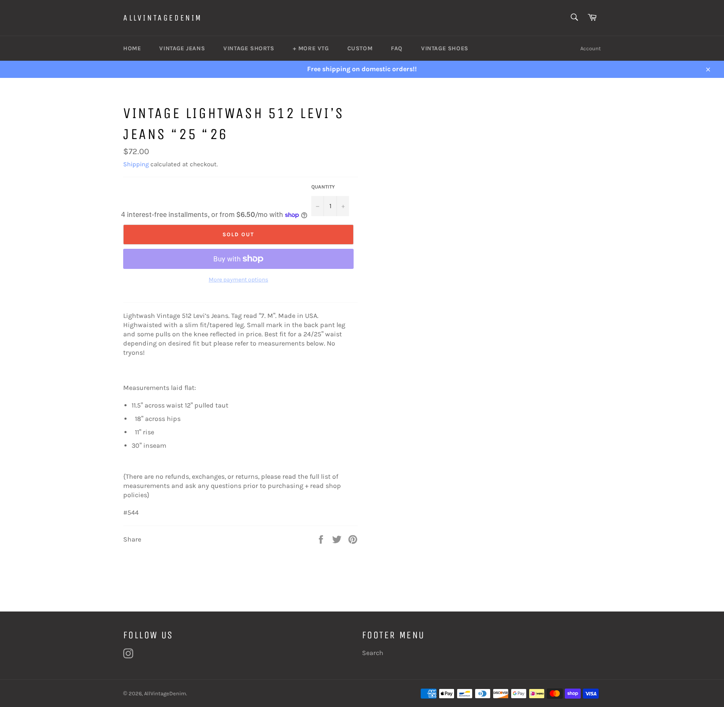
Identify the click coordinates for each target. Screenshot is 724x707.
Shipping (136, 164)
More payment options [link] (238, 279)
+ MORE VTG (311, 48)
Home (132, 48)
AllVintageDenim (162, 18)
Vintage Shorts (248, 48)
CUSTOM (360, 48)
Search (372, 653)
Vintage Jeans (182, 48)
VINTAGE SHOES (444, 48)
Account (590, 48)
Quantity (323, 187)
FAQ (397, 48)
